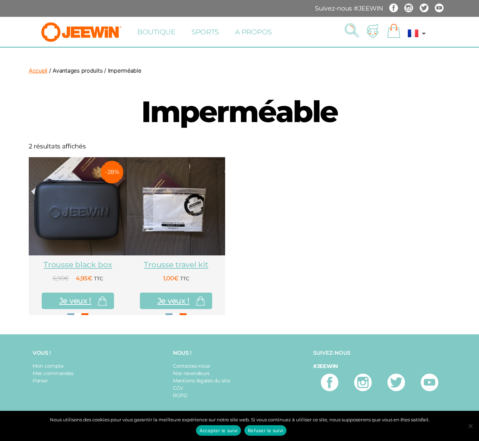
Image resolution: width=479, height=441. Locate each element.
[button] (352, 31)
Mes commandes (53, 373)
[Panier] (394, 31)
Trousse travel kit (176, 264)
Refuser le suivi (265, 430)
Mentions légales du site (201, 380)
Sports (205, 32)
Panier (40, 380)
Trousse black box (77, 264)
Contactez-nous (191, 366)
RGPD (180, 395)
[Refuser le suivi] (470, 425)
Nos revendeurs (191, 373)
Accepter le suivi (218, 430)
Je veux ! (75, 301)
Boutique (156, 32)
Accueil (38, 70)
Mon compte (48, 366)
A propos (253, 32)
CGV (178, 388)
